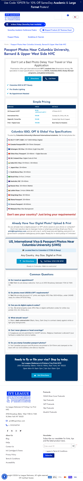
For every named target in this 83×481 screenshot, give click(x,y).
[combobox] (76, 17)
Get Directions (26, 261)
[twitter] (20, 431)
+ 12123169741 (14, 425)
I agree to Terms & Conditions (56, 451)
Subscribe (48, 455)
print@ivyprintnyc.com (17, 231)
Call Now (50, 78)
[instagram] (16, 431)
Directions (33, 78)
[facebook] (7, 431)
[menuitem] (25, 24)
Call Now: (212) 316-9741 (52, 261)
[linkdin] (12, 431)
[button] (4, 476)
